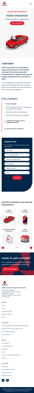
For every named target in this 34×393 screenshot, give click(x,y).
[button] (30, 4)
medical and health (7, 311)
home (3, 317)
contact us (5, 358)
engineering (5, 366)
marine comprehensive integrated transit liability (15, 325)
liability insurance (6, 375)
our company (5, 343)
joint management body (8, 331)
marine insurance (6, 372)
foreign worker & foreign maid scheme (12, 328)
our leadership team (7, 346)
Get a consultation (10, 269)
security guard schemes (8, 369)
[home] (4, 3)
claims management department (11, 355)
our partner (5, 349)
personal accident (7, 314)
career (3, 352)
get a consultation (17, 23)
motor (3, 305)
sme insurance (6, 334)
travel (3, 308)
